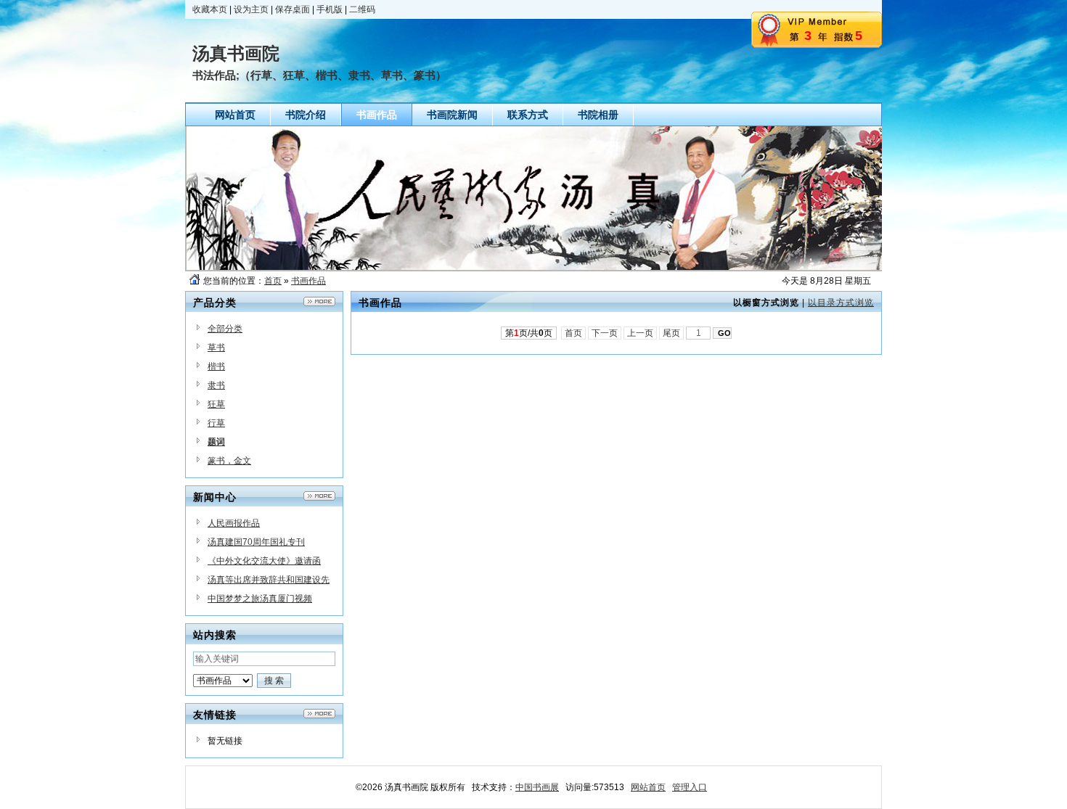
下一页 (604, 333)
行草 (216, 423)
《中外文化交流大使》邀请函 (264, 561)
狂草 (216, 404)
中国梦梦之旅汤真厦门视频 (260, 599)
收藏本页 (209, 9)
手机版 (329, 9)
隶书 (216, 385)
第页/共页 (528, 333)
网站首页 (648, 787)
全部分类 (225, 329)
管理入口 (689, 787)
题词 (216, 442)
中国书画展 (537, 787)
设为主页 (251, 9)
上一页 (640, 333)
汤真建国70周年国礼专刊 (256, 542)
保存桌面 (292, 9)
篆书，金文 (229, 461)
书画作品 (308, 281)
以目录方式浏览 (841, 302)
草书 (216, 347)
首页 (273, 281)
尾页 (671, 333)
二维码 (362, 9)
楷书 (216, 366)
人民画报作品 (234, 523)
